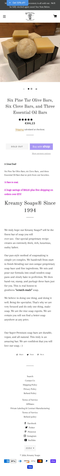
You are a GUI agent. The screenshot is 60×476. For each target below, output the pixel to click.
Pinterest (31, 431)
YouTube (32, 440)
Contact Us (30, 380)
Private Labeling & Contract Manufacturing (30, 408)
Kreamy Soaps (33, 455)
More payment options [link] (41, 153)
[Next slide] (36, 89)
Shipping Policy (30, 384)
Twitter (31, 427)
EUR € (29, 448)
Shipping (19, 129)
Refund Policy (30, 393)
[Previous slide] (24, 89)
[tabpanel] (30, 52)
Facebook (31, 423)
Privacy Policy (30, 389)
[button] (26, 119)
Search (30, 376)
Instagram (31, 436)
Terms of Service (30, 400)
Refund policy (30, 416)
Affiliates (30, 404)
